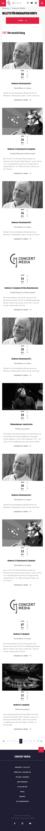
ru (18, 3)
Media (22, 791)
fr (20, 3)
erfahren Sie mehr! (21, 100)
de (13, 3)
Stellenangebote (22, 801)
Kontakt (22, 796)
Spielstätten (22, 787)
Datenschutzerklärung (22, 815)
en (15, 3)
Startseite (5, 8)
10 (38, 741)
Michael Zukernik (22, 777)
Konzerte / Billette (22, 767)
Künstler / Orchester (22, 772)
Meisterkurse (22, 782)
